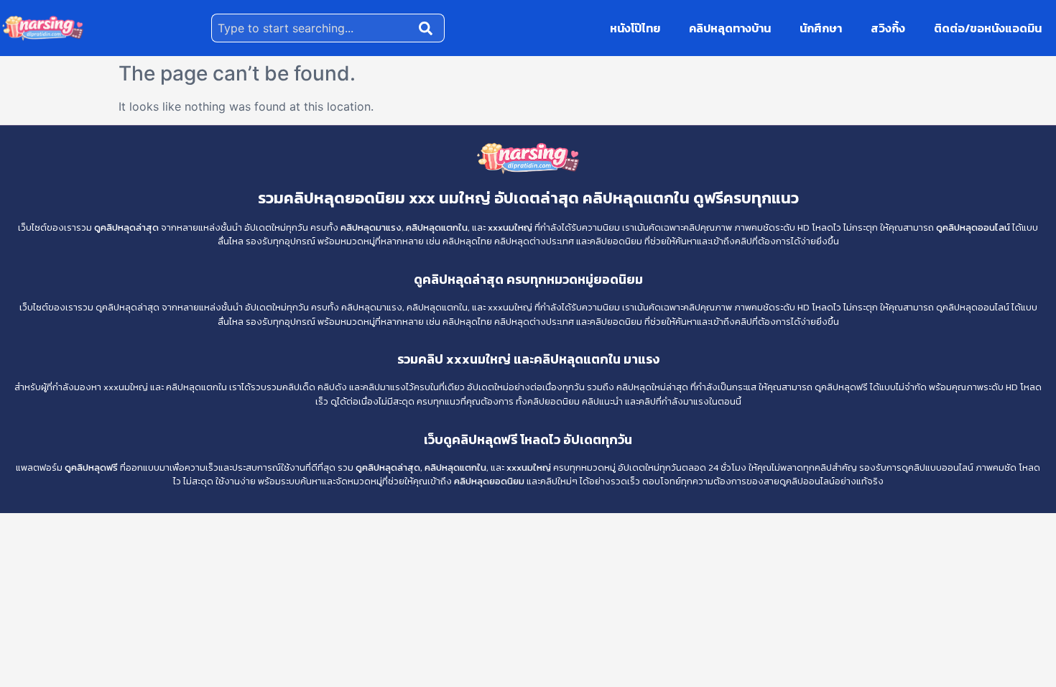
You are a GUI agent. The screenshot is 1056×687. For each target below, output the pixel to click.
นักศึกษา (821, 28)
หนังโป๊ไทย (635, 28)
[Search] (429, 28)
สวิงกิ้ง (888, 28)
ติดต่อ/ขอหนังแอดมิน (988, 28)
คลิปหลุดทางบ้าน (730, 28)
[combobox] (312, 28)
